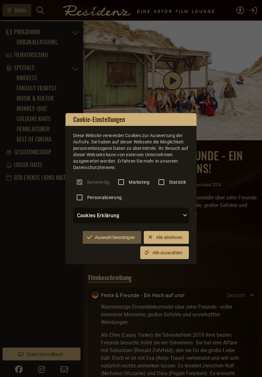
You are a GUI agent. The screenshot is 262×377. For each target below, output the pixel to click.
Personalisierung (104, 197)
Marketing (139, 182)
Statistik (177, 182)
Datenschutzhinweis (94, 167)
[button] (131, 215)
